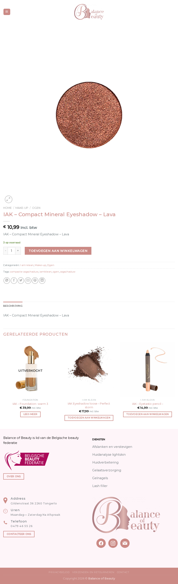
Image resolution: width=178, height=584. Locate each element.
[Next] (174, 385)
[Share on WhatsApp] (6, 280)
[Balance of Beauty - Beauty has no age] (89, 12)
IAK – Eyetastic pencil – (147, 403)
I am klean (27, 265)
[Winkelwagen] (172, 12)
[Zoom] (8, 199)
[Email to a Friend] (28, 280)
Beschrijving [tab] (13, 305)
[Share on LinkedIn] (42, 280)
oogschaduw (67, 271)
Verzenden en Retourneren (93, 572)
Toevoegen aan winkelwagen (58, 251)
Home (7, 207)
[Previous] (3, 385)
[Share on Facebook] (14, 280)
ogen (56, 271)
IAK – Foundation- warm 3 (30, 403)
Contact (123, 572)
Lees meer (30, 414)
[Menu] (6, 12)
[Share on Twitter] (21, 280)
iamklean (46, 271)
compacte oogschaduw (24, 271)
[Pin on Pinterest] (35, 280)
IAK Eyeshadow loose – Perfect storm (89, 405)
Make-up (21, 207)
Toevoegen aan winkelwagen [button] (89, 417)
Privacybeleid (59, 572)
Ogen (36, 207)
